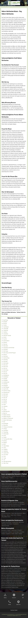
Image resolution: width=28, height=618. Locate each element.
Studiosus (19, 515)
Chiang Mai (8, 476)
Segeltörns (8, 534)
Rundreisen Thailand (14, 610)
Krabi (3, 478)
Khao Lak (18, 476)
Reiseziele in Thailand (21, 474)
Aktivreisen (21, 522)
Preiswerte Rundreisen (6, 522)
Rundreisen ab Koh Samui (18, 504)
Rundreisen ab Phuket (16, 506)
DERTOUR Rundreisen (6, 513)
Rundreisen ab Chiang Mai (18, 502)
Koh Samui (23, 476)
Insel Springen (16, 532)
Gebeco (8, 515)
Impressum (14, 597)
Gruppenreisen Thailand (6, 532)
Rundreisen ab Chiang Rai (6, 504)
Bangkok (3, 476)
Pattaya (7, 478)
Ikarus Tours (13, 515)
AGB (23, 597)
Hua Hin (13, 476)
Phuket (11, 478)
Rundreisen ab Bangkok (6, 502)
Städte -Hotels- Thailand (16, 534)
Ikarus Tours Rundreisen (16, 513)
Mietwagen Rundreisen (7, 524)
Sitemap (5, 597)
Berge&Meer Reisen (6, 517)
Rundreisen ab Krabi (5, 506)
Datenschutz (18, 604)
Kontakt (9, 604)
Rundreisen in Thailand (16, 530)
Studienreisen (15, 522)
